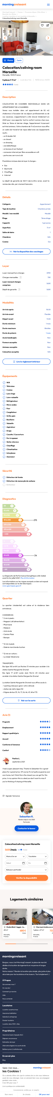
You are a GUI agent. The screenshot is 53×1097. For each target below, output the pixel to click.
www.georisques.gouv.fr (11, 586)
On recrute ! (6, 988)
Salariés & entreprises (9, 1017)
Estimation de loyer (8, 1042)
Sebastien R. (26, 816)
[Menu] (48, 4)
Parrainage (6, 1064)
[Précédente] (4, 38)
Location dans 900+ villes (11, 1024)
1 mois (48, 333)
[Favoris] (42, 25)
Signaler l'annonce (13, 796)
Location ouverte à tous (10, 1010)
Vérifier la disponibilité (26, 878)
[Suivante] (48, 38)
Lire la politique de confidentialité (13, 1086)
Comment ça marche (9, 991)
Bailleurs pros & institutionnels (12, 1049)
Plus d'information (28, 578)
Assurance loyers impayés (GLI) (12, 1035)
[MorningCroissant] (14, 5)
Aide (3, 995)
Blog (3, 1060)
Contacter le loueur (26, 828)
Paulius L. (16, 758)
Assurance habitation (9, 1013)
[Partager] (47, 25)
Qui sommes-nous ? (8, 984)
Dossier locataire (8, 1020)
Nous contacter (7, 999)
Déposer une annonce (9, 1038)
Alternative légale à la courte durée (14, 1046)
